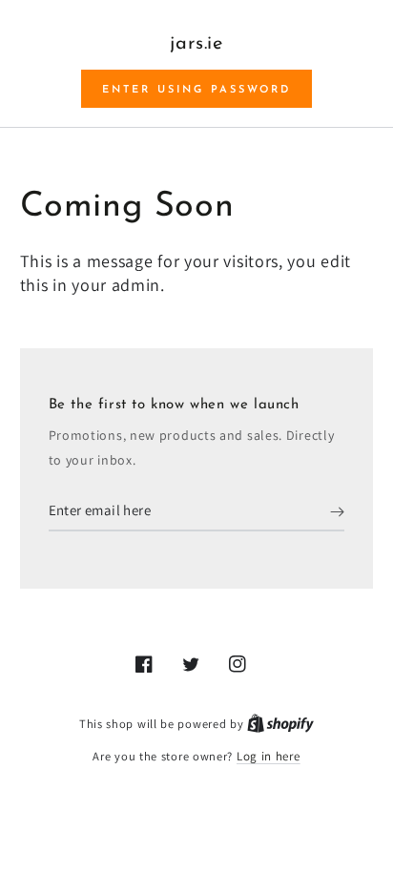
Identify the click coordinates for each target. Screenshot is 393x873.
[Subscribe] (337, 512)
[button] (196, 89)
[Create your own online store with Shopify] (280, 724)
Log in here (268, 756)
